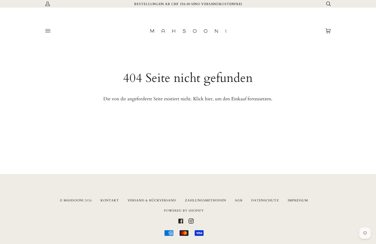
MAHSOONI (74, 200)
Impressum (298, 200)
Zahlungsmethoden (205, 200)
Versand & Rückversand (152, 200)
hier (209, 99)
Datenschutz (265, 200)
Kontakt (110, 200)
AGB (238, 200)
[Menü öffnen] (53, 31)
